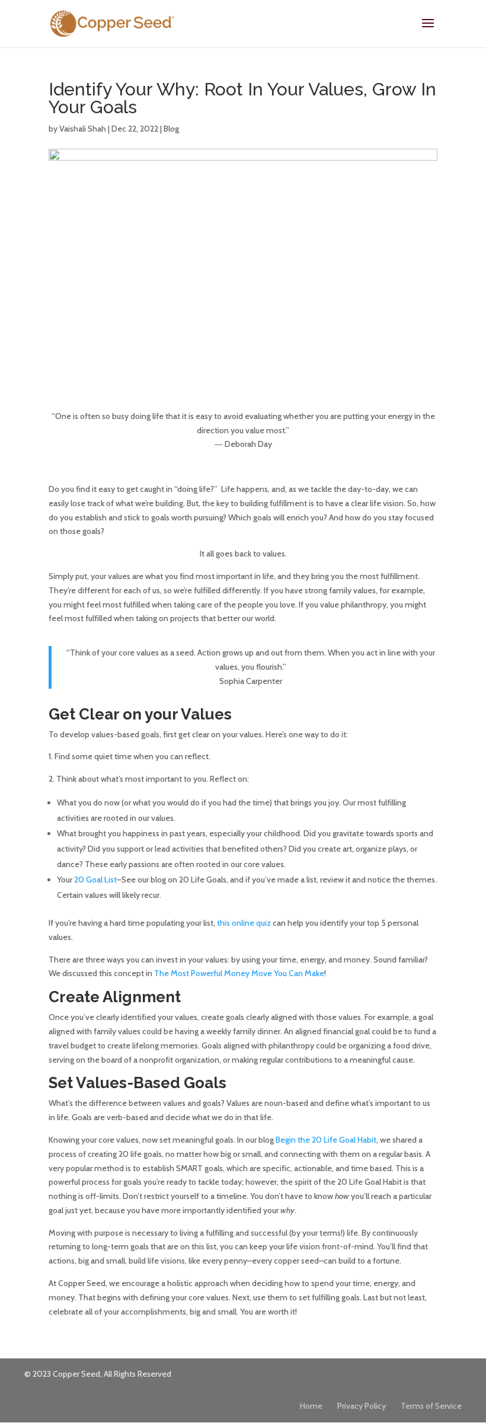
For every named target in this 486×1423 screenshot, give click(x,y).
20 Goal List (95, 879)
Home (311, 1405)
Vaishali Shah (82, 128)
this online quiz (244, 922)
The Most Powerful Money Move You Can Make (239, 973)
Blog (171, 128)
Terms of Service (431, 1405)
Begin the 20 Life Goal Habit (326, 1139)
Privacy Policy (361, 1405)
